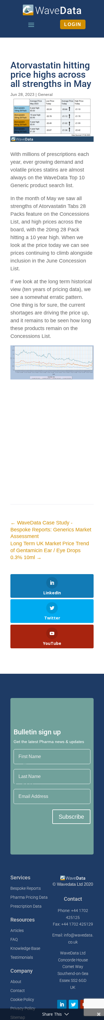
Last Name (24, 765)
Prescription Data (26, 906)
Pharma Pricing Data (29, 897)
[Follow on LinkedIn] (61, 1004)
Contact (17, 990)
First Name (24, 745)
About (15, 981)
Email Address (28, 785)
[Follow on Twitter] (73, 1004)
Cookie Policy (22, 999)
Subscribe (71, 817)
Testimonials (21, 957)
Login (72, 24)
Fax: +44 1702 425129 (73, 924)
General (45, 94)
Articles (17, 930)
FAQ (14, 939)
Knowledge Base (25, 948)
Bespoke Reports (25, 888)
